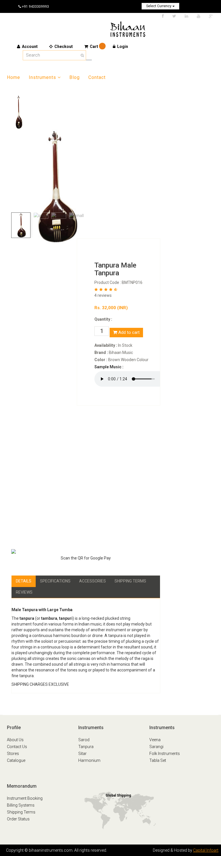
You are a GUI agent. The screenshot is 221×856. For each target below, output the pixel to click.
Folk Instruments (164, 753)
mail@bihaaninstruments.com (51, 19)
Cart (94, 46)
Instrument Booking (25, 798)
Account (29, 46)
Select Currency (159, 6)
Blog (74, 77)
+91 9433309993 (35, 7)
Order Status (18, 819)
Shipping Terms (130, 581)
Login (122, 46)
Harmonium (89, 760)
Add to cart (128, 332)
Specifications (55, 581)
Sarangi (156, 746)
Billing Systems (21, 805)
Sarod (83, 739)
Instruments (42, 77)
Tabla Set (157, 760)
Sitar (82, 753)
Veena (155, 739)
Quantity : (103, 319)
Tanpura (86, 746)
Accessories (92, 581)
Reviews (24, 592)
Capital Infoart (205, 850)
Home (13, 77)
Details (23, 581)
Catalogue (16, 760)
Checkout (63, 46)
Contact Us (17, 746)
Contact (97, 77)
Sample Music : (108, 367)
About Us (15, 739)
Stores (13, 753)
